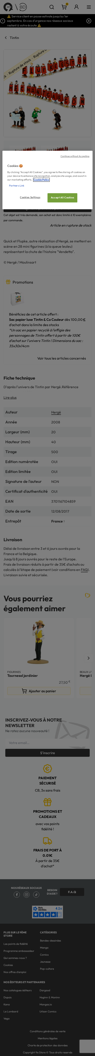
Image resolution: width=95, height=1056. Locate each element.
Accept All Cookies (62, 197)
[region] (47, 180)
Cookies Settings (30, 197)
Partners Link (16, 185)
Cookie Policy (41, 179)
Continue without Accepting (75, 156)
